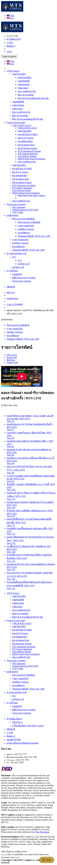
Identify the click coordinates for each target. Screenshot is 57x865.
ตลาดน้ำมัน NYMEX (28, 134)
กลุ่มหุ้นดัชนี (23, 81)
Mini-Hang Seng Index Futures (31, 195)
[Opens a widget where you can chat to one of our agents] (46, 860)
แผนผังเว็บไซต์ (13, 739)
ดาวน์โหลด (12, 271)
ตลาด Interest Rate (26, 145)
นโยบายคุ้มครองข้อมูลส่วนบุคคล (23, 743)
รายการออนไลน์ (26, 226)
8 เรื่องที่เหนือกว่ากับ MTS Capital (27, 726)
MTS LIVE (12, 355)
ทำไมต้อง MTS (14, 39)
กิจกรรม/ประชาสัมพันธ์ (23, 219)
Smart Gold (12, 357)
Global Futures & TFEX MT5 (25, 210)
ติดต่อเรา (11, 46)
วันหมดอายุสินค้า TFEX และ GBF (34, 236)
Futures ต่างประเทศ (16, 122)
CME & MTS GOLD (21, 125)
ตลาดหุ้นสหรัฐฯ (25, 141)
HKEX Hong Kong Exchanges (31, 158)
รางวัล (10, 42)
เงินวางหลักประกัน (27, 91)
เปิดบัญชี (11, 287)
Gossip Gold (12, 362)
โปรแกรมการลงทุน (16, 204)
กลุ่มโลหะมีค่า (19, 74)
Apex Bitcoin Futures (27, 156)
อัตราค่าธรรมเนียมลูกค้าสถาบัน (33, 98)
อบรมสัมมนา (24, 232)
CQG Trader (17, 212)
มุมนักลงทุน (12, 215)
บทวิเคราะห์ (23, 264)
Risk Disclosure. (42, 832)
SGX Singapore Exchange (29, 151)
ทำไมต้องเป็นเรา (15, 719)
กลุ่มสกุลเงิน (23, 84)
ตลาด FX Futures (26, 138)
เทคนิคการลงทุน (26, 229)
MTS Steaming (18, 207)
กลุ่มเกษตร (23, 88)
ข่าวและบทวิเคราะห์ (16, 253)
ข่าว (14, 257)
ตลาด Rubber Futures (27, 148)
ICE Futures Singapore (28, 154)
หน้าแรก (11, 292)
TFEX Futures (13, 71)
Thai (12, 15)
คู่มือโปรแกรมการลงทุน (23, 277)
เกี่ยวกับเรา (17, 722)
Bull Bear (11, 360)
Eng (12, 18)
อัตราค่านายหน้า (26, 95)
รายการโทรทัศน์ (15, 304)
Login (9, 51)
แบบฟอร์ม (17, 274)
